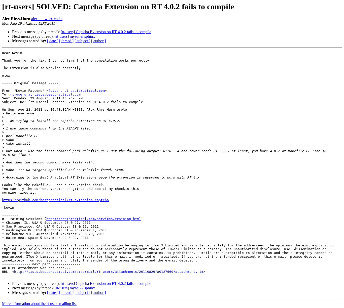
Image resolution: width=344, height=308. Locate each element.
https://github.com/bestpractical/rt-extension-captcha (55, 200)
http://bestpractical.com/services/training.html (93, 219)
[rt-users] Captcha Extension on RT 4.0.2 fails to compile (106, 32)
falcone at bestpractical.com (76, 91)
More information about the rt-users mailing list (39, 303)
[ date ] (52, 41)
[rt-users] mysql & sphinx (75, 36)
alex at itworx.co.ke (46, 19)
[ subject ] (82, 41)
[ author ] (98, 41)
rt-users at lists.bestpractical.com (45, 94)
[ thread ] (66, 41)
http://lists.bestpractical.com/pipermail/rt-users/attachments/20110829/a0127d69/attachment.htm (108, 272)
